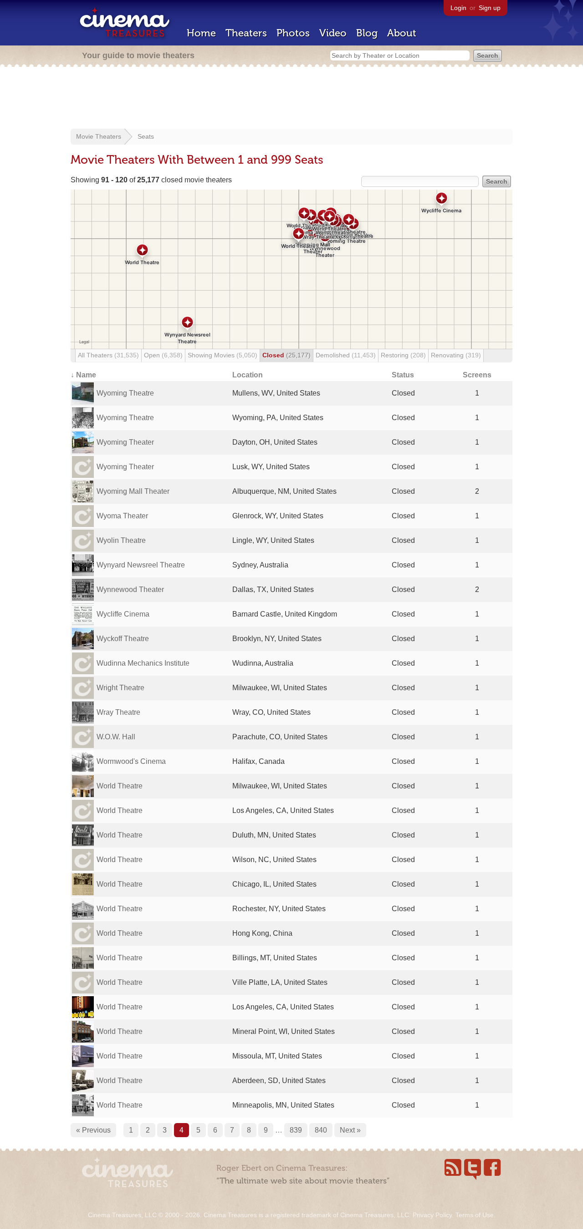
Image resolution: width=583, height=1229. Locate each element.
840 (321, 1130)
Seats (146, 136)
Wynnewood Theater (130, 589)
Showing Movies (222, 355)
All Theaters (108, 355)
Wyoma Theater (122, 516)
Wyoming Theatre (125, 393)
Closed (286, 355)
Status (403, 375)
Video (333, 33)
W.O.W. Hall (116, 737)
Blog (367, 33)
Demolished (346, 355)
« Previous (93, 1130)
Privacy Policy (432, 1215)
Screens (477, 375)
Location (247, 375)
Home (201, 33)
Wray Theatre (118, 712)
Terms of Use (474, 1215)
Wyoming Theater (125, 442)
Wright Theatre (120, 688)
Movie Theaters (98, 136)
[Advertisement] (291, 98)
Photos (293, 33)
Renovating (456, 355)
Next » (350, 1130)
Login (458, 7)
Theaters (246, 33)
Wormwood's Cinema (131, 761)
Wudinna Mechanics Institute (143, 663)
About (401, 33)
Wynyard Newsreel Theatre (141, 565)
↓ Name (83, 375)
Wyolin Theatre (121, 540)
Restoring (403, 355)
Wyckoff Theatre (123, 638)
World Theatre (120, 786)
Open (163, 355)
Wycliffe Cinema (123, 614)
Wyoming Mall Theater (133, 491)
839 (296, 1130)
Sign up (490, 7)
